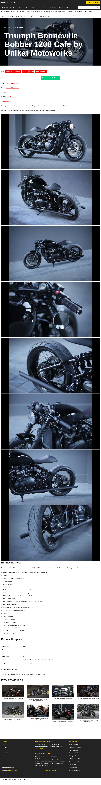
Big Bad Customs (43, 15)
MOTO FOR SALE (93, 2)
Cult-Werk (31, 16)
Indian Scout (65, 11)
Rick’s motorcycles (85, 15)
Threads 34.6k (73, 767)
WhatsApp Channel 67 (75, 770)
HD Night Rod (20, 11)
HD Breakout (28, 11)
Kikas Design (43, 16)
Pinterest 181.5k (73, 753)
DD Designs (4, 16)
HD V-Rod (13, 11)
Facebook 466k (73, 744)
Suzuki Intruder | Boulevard (75, 11)
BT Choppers (61, 15)
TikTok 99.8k (72, 764)
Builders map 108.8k (75, 762)
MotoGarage (24, 16)
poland (25, 71)
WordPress (15, 783)
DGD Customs (95, 15)
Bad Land (37, 16)
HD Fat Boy (35, 11)
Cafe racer (7, 101)
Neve (2, 783)
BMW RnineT (49, 11)
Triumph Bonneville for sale (50, 78)
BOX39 (19, 15)
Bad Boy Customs (33, 15)
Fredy (78, 15)
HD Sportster (42, 11)
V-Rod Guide (63, 7)
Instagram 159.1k (74, 756)
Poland (8, 92)
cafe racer (17, 71)
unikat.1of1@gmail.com (12, 88)
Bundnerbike (11, 16)
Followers (52, 7)
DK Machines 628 (75, 759)
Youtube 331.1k (73, 750)
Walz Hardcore (12, 15)
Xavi (7, 24)
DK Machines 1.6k (75, 747)
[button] (14, 7)
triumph (31, 71)
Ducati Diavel (57, 11)
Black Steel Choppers (70, 15)
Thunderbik (24, 15)
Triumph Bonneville (10, 97)
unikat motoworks (41, 71)
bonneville (9, 71)
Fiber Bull (17, 16)
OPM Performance (52, 16)
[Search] (98, 7)
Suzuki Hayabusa (87, 11)
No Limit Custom (52, 15)
